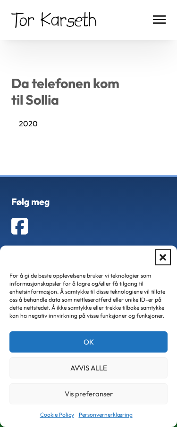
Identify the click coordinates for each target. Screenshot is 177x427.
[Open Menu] (159, 19)
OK (89, 341)
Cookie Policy (57, 414)
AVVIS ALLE (88, 367)
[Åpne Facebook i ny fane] (19, 226)
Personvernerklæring (106, 414)
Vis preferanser (89, 393)
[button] (163, 257)
